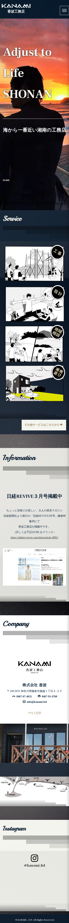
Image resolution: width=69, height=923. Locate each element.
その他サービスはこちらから (42, 425)
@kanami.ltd (34, 865)
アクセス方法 (34, 712)
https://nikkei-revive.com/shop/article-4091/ (34, 537)
